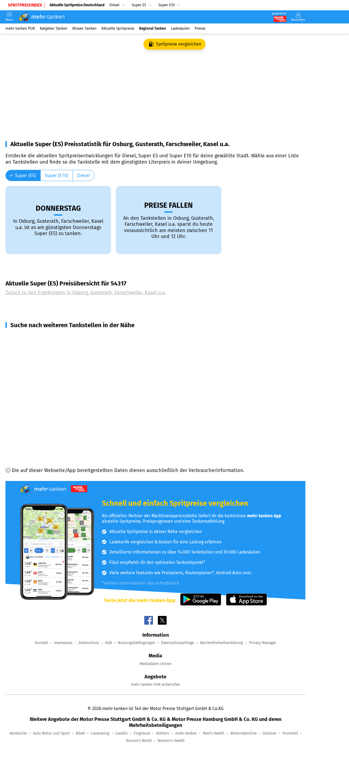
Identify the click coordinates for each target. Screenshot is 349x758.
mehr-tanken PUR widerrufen (155, 684)
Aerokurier (18, 733)
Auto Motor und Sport (51, 733)
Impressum (63, 642)
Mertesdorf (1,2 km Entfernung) (47, 337)
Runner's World (139, 740)
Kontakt (41, 642)
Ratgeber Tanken (53, 28)
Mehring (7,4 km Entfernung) (44, 426)
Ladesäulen (180, 28)
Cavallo (121, 733)
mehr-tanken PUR (20, 28)
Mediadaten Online (155, 663)
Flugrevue (142, 733)
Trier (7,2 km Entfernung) (40, 416)
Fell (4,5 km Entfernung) (38, 377)
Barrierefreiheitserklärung (221, 642)
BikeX (80, 733)
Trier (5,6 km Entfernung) (40, 386)
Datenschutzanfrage (177, 642)
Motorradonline (243, 733)
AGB (108, 642)
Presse (200, 28)
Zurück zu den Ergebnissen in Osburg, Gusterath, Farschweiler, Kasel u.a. (85, 293)
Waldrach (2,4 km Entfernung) (45, 347)
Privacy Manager (262, 642)
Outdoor (269, 733)
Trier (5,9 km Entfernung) (40, 396)
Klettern (162, 733)
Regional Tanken (152, 28)
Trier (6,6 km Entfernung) (40, 406)
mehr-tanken (186, 733)
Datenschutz (89, 642)
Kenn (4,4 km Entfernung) (41, 367)
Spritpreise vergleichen (178, 44)
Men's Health (213, 733)
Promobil (290, 733)
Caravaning (100, 733)
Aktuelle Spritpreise (117, 28)
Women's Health (171, 740)
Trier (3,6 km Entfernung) (40, 357)
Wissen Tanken (84, 28)
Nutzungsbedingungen (136, 642)
